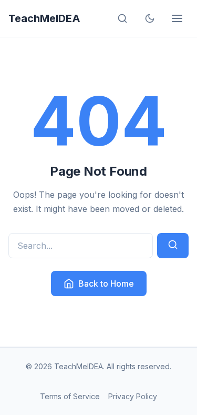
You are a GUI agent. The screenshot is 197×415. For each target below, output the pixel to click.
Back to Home (106, 283)
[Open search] (122, 18)
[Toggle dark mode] (149, 18)
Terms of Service (70, 396)
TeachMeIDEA (44, 18)
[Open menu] (177, 18)
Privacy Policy (132, 396)
